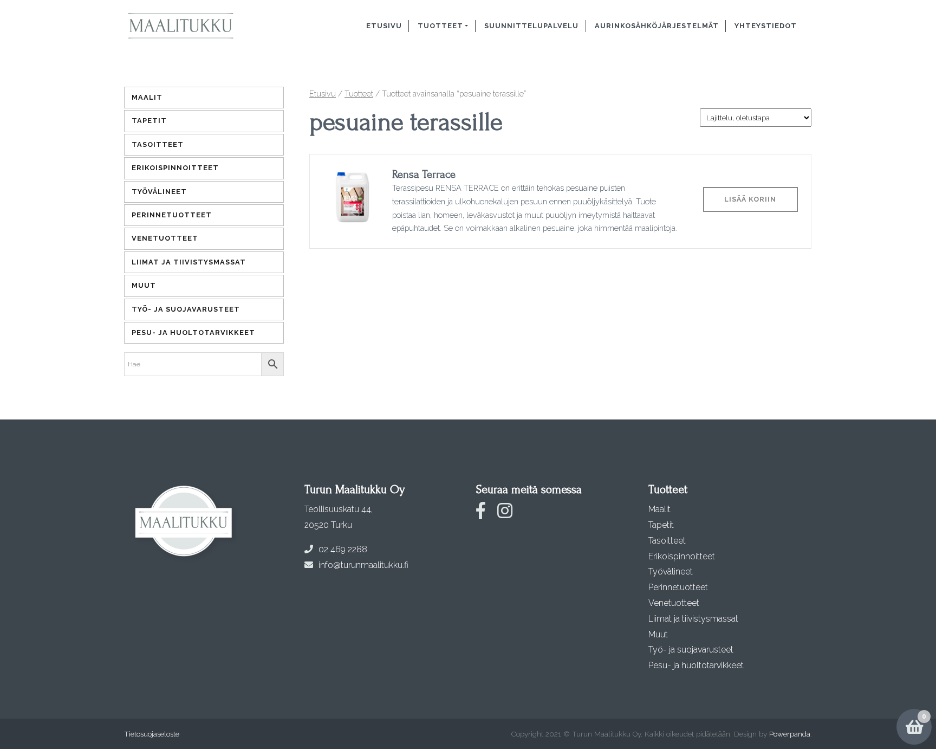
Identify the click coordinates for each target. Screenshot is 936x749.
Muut (144, 285)
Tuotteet (440, 26)
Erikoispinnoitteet (175, 168)
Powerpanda (789, 733)
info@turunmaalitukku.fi (363, 565)
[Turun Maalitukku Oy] (193, 26)
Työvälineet (159, 192)
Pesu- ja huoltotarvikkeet (193, 332)
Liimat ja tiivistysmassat (189, 262)
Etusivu (384, 26)
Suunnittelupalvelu (531, 26)
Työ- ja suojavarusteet (186, 309)
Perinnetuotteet (172, 215)
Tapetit (149, 121)
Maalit (147, 97)
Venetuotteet (165, 238)
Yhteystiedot (765, 26)
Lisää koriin (750, 199)
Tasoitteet (158, 144)
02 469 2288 (342, 549)
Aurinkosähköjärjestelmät (657, 26)
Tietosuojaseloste (151, 733)
